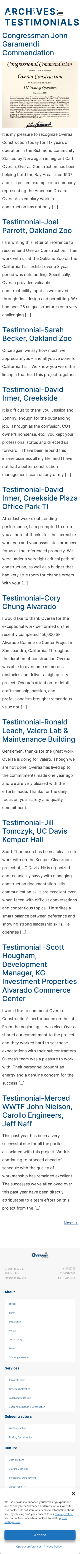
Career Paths (15, 1486)
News (12, 1348)
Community (15, 1339)
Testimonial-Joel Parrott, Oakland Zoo (37, 226)
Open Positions (16, 1459)
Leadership (15, 1321)
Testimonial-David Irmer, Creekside (32, 393)
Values (12, 1330)
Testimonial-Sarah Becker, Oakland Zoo (37, 334)
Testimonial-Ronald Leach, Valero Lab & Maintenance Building (38, 730)
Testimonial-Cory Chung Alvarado (31, 602)
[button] (73, 1493)
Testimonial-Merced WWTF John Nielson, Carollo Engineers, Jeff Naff (37, 1111)
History (12, 1303)
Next (71, 1223)
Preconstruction (17, 1380)
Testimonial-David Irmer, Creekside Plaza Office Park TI (40, 498)
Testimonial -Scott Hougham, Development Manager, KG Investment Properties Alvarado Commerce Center (39, 973)
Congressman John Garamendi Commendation (35, 44)
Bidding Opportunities (20, 1437)
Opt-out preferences (29, 1546)
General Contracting (19, 1389)
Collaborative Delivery (20, 1398)
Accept (40, 1535)
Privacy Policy (64, 1514)
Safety (12, 1312)
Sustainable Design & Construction (27, 1406)
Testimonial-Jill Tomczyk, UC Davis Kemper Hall (34, 831)
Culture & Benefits (18, 1468)
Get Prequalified (17, 1428)
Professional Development (22, 1477)
